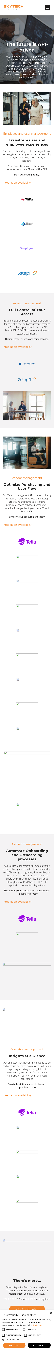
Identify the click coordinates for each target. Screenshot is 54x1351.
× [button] (51, 1313)
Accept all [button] (14, 1345)
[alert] (27, 1330)
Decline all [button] (39, 1345)
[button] (47, 7)
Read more (37, 1325)
